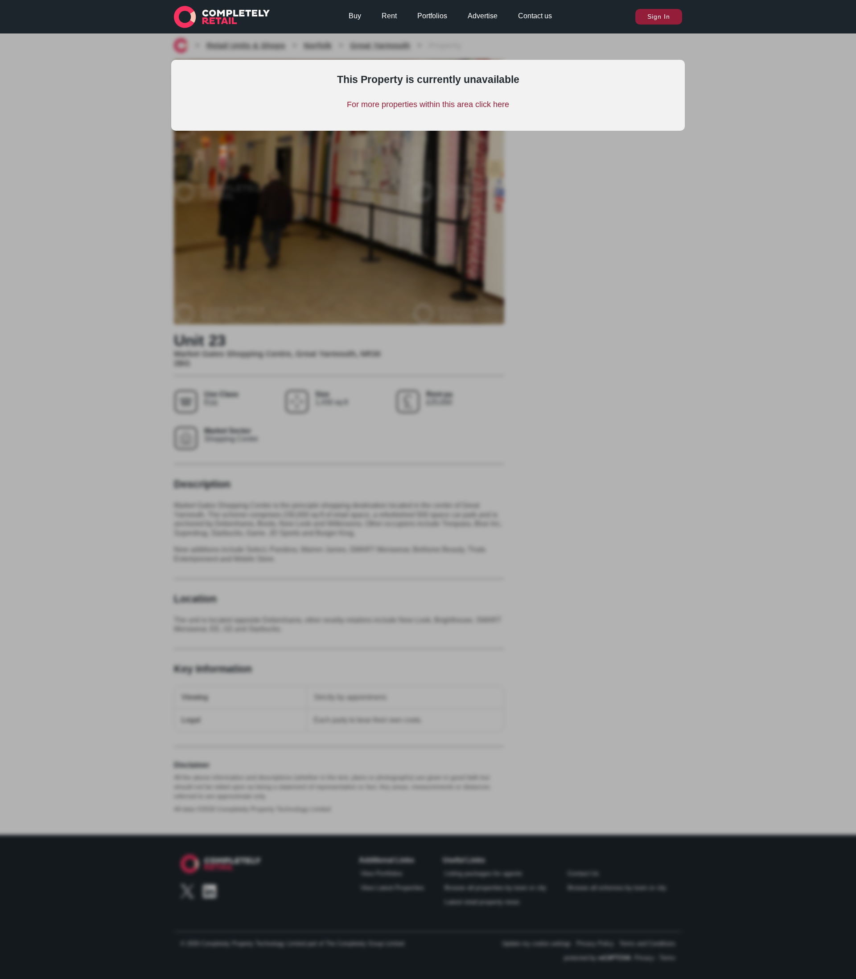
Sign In (658, 16)
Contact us (535, 16)
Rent (389, 16)
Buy (355, 16)
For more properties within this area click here (428, 104)
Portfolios (432, 16)
